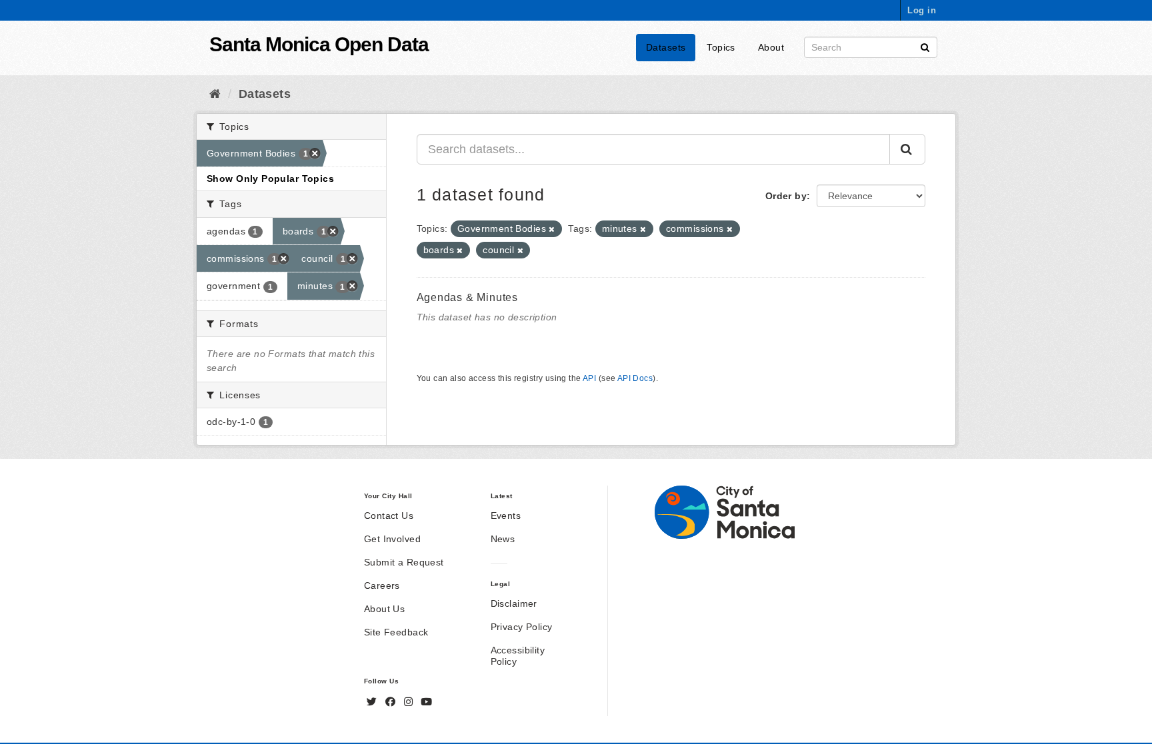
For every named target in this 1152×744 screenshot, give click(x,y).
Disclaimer (514, 603)
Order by (786, 195)
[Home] (215, 94)
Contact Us (388, 515)
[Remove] (552, 229)
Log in (921, 10)
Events (506, 515)
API (589, 378)
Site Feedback (396, 632)
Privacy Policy (522, 626)
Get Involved (392, 539)
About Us (384, 608)
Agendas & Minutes (468, 297)
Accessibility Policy (518, 656)
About (771, 47)
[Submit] (925, 46)
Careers (382, 585)
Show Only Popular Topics (270, 178)
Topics (721, 47)
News (503, 539)
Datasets (665, 47)
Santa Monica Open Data (319, 44)
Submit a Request (404, 562)
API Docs (635, 378)
